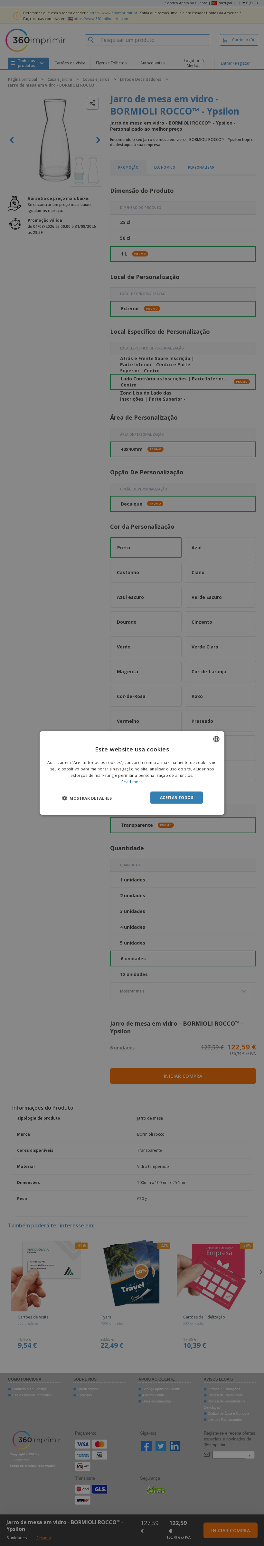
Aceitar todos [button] (176, 797)
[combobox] (216, 739)
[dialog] (132, 773)
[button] (87, 798)
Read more (132, 781)
